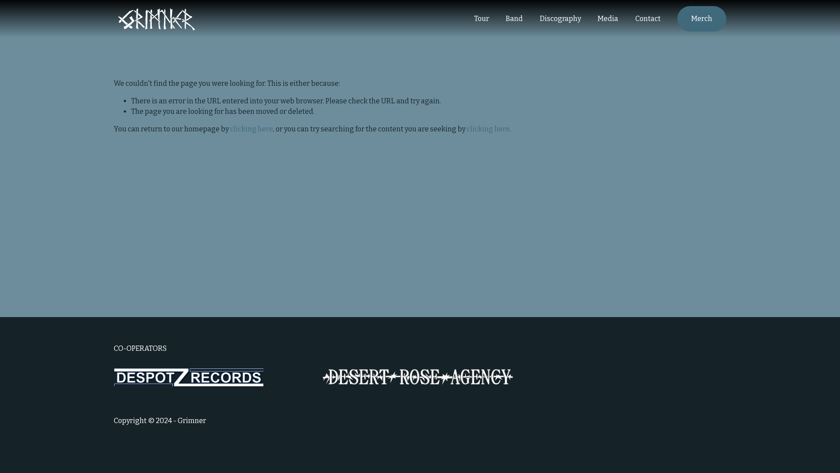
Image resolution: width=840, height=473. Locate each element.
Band (514, 18)
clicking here (251, 129)
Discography (560, 18)
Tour (481, 18)
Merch (701, 18)
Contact (648, 18)
